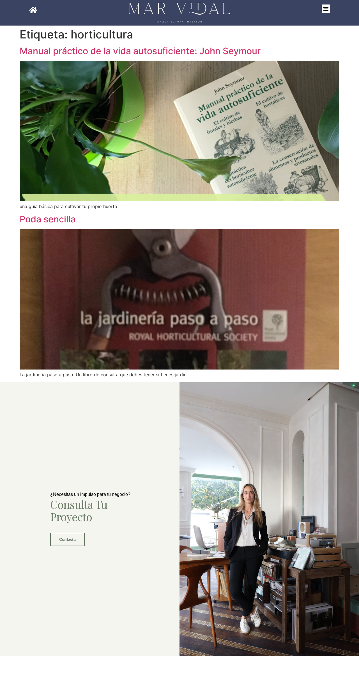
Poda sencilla (48, 219)
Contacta (67, 539)
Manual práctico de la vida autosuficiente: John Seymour (140, 50)
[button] (326, 8)
